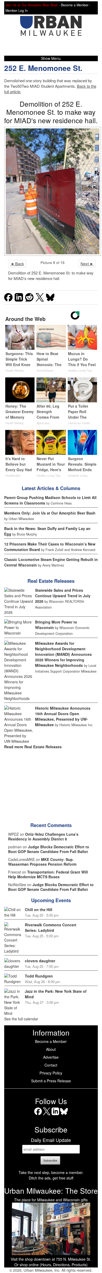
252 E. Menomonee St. (43, 68)
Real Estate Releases (51, 581)
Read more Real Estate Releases (33, 746)
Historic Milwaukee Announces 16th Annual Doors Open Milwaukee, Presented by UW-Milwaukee (62, 716)
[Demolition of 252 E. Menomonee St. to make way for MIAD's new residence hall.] (51, 191)
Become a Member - (75, 5)
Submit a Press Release (51, 1080)
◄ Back (17, 263)
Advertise (51, 1057)
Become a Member (51, 1041)
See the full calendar (21, 1018)
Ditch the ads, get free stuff (51, 1178)
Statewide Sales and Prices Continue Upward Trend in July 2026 (62, 596)
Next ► (87, 263)
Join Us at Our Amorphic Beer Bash (31, 5)
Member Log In (16, 10)
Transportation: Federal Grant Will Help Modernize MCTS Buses (48, 874)
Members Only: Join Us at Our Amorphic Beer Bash (49, 513)
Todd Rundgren (39, 976)
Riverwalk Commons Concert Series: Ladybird (50, 927)
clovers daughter (40, 960)
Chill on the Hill (38, 909)
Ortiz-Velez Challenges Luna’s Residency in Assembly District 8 (43, 836)
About (51, 1049)
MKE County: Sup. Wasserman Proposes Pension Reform (42, 862)
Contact (50, 1065)
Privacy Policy (50, 1072)
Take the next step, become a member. (51, 1172)
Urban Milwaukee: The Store (51, 1190)
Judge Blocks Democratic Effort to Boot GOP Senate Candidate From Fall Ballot (48, 849)
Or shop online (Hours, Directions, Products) (51, 1264)
